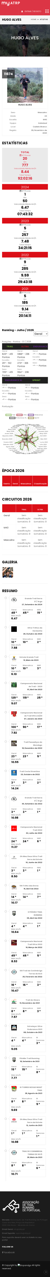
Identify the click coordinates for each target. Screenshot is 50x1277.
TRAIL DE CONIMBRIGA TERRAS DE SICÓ (32, 1152)
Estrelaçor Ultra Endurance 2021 (34, 1027)
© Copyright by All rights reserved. (21, 1267)
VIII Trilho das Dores (29, 886)
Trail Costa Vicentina (30, 771)
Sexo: (4, 369)
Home (33, 19)
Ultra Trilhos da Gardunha (35, 629)
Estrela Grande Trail (29, 657)
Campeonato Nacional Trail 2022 (31, 828)
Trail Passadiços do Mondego (33, 743)
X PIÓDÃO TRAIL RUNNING (35, 913)
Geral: (5, 351)
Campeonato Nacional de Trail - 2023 (31, 685)
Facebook (9, 1252)
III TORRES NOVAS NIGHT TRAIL (31, 1088)
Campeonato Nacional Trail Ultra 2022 (31, 943)
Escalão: (6, 360)
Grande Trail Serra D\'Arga (33, 600)
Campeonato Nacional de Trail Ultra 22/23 (31, 714)
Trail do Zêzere (33, 1000)
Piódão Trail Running (29, 1058)
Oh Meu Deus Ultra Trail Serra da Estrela (31, 858)
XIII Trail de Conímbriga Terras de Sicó (31, 972)
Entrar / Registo (32, 11)
